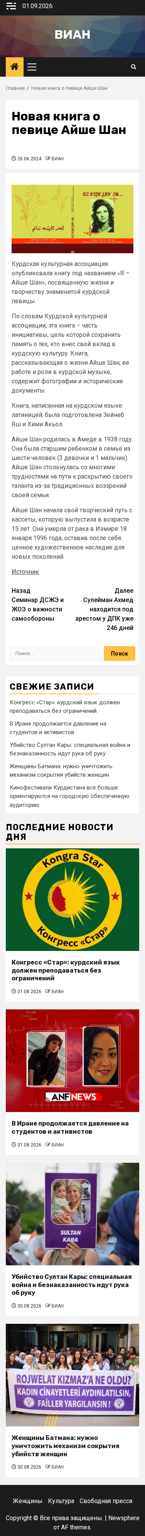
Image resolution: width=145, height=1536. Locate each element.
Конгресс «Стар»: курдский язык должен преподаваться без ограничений (66, 970)
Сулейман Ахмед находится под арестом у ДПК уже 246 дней (104, 609)
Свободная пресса (106, 1501)
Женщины (28, 1501)
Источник (25, 571)
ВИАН (57, 158)
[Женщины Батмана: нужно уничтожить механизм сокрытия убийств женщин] (72, 1375)
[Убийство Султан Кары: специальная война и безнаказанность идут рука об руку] (72, 1214)
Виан (72, 34)
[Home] (14, 67)
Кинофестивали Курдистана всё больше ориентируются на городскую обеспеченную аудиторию (70, 796)
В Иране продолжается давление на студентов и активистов (70, 1127)
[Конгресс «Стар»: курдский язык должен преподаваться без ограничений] (72, 899)
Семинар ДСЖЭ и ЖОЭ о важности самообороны (38, 604)
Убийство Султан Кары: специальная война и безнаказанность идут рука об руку (72, 1285)
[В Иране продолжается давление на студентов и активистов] (72, 1060)
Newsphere (124, 1518)
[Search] (133, 67)
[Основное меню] (35, 67)
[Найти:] (57, 653)
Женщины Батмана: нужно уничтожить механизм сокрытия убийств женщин (65, 1446)
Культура (61, 1501)
